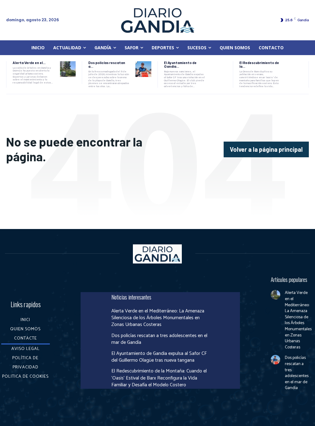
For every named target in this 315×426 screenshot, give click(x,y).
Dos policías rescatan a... (106, 65)
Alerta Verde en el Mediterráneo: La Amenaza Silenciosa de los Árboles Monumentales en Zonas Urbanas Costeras (157, 318)
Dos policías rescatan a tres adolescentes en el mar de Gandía (159, 339)
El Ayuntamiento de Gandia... (180, 65)
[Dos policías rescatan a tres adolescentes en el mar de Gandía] (143, 69)
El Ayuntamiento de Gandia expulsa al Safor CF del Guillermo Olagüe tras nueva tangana (159, 356)
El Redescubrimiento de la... (259, 65)
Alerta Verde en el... (29, 63)
